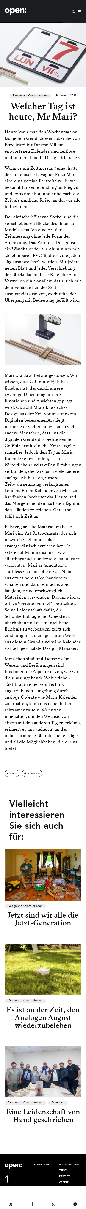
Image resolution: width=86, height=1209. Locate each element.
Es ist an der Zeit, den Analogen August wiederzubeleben (43, 1017)
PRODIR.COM (41, 1164)
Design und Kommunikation (30, 95)
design (13, 773)
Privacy (64, 1176)
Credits (64, 1182)
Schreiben (58, 1102)
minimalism (33, 773)
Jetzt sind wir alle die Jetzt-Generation (43, 919)
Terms (63, 1170)
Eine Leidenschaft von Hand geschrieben (43, 1116)
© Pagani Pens (69, 1164)
